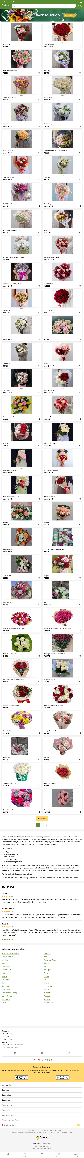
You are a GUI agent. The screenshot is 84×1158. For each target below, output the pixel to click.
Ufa (45, 979)
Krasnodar (5, 986)
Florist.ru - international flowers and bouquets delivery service (42, 1146)
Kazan (4, 983)
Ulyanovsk (47, 983)
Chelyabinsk (6, 966)
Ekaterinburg (6, 970)
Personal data (7, 1105)
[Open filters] (81, 6)
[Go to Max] (69, 1053)
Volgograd (47, 989)
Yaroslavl (47, 996)
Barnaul (4, 963)
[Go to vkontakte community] (15, 1053)
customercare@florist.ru (10, 1047)
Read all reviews (8, 939)
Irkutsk (4, 973)
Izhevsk (4, 976)
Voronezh (47, 992)
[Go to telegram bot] (42, 1053)
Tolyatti (46, 973)
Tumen (46, 976)
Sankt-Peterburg (8, 956)
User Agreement (8, 1115)
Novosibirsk (6, 999)
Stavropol (47, 970)
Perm (46, 956)
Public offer (6, 1110)
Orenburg (47, 953)
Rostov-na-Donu (50, 960)
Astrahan (5, 960)
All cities (47, 999)
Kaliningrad (6, 979)
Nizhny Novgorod (8, 996)
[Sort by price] (77, 6)
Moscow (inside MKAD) (10, 953)
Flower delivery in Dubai (10, 1120)
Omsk (4, 1002)
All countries (48, 1002)
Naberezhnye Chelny (9, 992)
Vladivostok (48, 986)
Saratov (46, 966)
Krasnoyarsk (6, 989)
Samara (46, 963)
